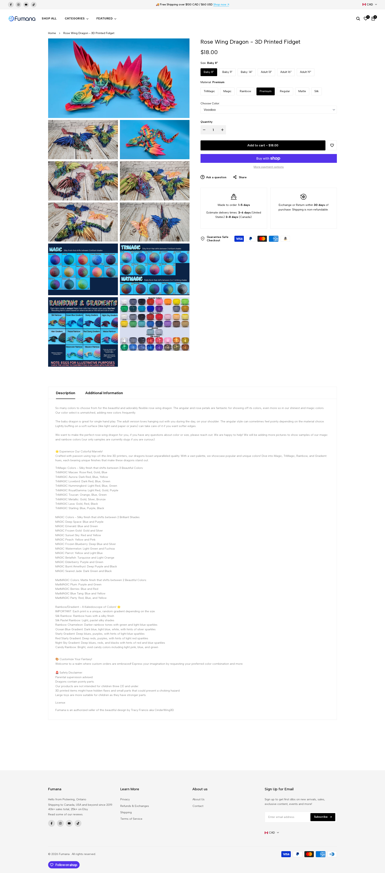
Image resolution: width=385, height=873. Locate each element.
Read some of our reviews (65, 814)
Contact (197, 806)
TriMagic (209, 91)
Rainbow (245, 91)
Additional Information (104, 393)
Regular (285, 91)
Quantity (207, 122)
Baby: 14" (246, 72)
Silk (316, 91)
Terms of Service (131, 819)
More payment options (269, 167)
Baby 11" (227, 72)
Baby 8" (209, 72)
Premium (266, 91)
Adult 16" (286, 72)
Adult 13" (266, 72)
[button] (332, 145)
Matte (302, 91)
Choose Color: (210, 103)
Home (52, 33)
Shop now (219, 4)
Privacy (125, 799)
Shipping (126, 812)
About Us (198, 799)
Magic (227, 91)
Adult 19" (305, 72)
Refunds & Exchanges (134, 806)
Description (65, 393)
